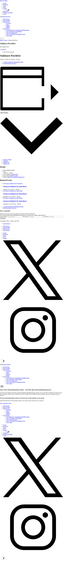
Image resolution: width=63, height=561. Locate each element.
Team (7, 24)
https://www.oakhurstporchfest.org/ (16, 177)
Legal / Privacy (6, 223)
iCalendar (5, 161)
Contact (5, 8)
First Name (25, 216)
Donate (5, 11)
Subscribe (3, 218)
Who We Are (6, 22)
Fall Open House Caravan (10, 63)
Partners (8, 26)
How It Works (6, 20)
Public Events (14, 174)
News (4, 6)
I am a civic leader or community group (15, 34)
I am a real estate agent (11, 33)
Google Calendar (7, 159)
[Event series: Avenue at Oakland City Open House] (20, 189)
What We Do (6, 19)
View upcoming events (5, 403)
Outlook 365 (6, 162)
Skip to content (3, 0)
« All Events (3, 49)
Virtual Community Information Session (13, 62)
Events (4, 3)
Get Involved (6, 28)
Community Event (13, 175)
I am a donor (9, 35)
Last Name (45, 216)
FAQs (4, 7)
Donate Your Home (8, 12)
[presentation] (13, 183)
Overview (8, 23)
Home (1, 40)
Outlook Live (6, 163)
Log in (4, 14)
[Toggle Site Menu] (2, 39)
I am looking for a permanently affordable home (17, 30)
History (8, 27)
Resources (5, 4)
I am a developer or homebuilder (14, 31)
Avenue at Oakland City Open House (15, 186)
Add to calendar (4, 112)
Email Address (4, 216)
